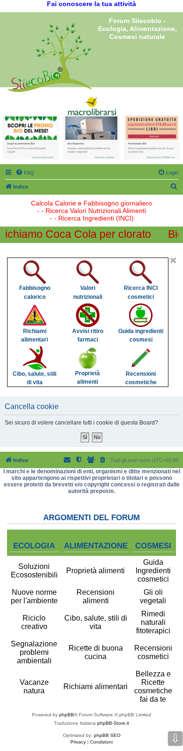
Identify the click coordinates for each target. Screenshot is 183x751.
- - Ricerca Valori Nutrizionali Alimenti (91, 210)
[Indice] (49, 57)
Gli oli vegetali (153, 596)
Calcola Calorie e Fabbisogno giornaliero (91, 203)
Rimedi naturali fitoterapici (153, 622)
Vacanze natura (34, 686)
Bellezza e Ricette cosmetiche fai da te (153, 686)
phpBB (66, 714)
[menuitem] (24, 172)
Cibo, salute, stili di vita (95, 622)
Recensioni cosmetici (153, 652)
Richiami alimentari (95, 686)
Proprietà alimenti (95, 571)
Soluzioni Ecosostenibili (34, 570)
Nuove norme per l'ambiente (34, 596)
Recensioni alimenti (95, 596)
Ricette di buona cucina (96, 652)
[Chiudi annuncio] (173, 260)
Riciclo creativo (34, 622)
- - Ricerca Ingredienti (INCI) (92, 218)
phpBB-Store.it (113, 723)
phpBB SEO (107, 735)
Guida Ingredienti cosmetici (153, 570)
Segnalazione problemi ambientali (34, 652)
